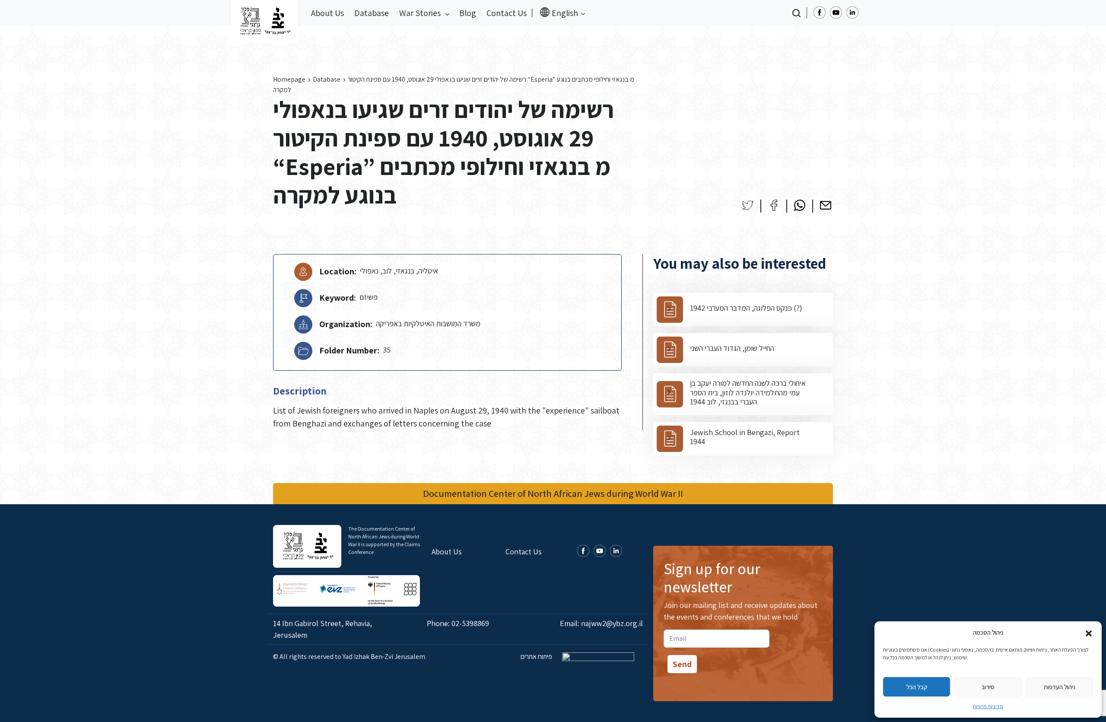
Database (371, 13)
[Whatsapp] (799, 205)
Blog (467, 13)
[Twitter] (747, 205)
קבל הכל (916, 687)
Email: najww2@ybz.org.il (601, 623)
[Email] (825, 205)
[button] (1088, 632)
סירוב (988, 687)
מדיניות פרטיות (988, 706)
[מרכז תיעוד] (264, 13)
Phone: (458, 623)
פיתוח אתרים (537, 656)
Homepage (289, 79)
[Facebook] (773, 205)
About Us (327, 13)
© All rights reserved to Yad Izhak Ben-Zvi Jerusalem (349, 656)
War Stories (420, 13)
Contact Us (506, 13)
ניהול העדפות (1059, 687)
